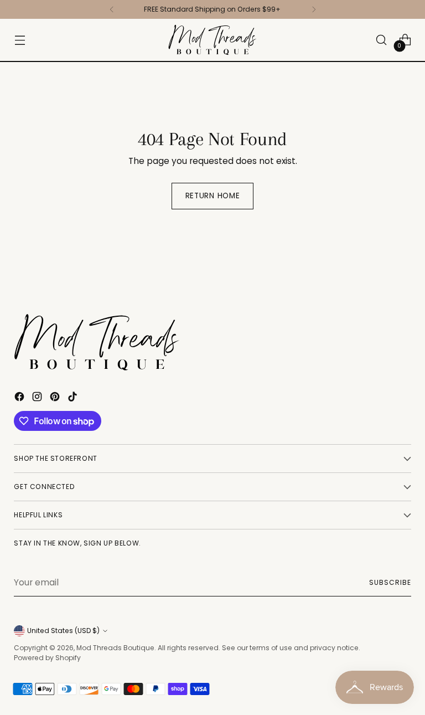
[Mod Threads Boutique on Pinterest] (56, 398)
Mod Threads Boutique (115, 647)
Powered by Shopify (47, 657)
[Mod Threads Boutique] (212, 39)
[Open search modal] (381, 40)
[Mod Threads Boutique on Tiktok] (73, 398)
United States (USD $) (63, 630)
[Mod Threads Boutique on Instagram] (38, 398)
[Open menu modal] (19, 40)
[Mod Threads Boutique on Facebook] (20, 398)
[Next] (314, 9)
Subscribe (390, 582)
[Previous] (112, 9)
